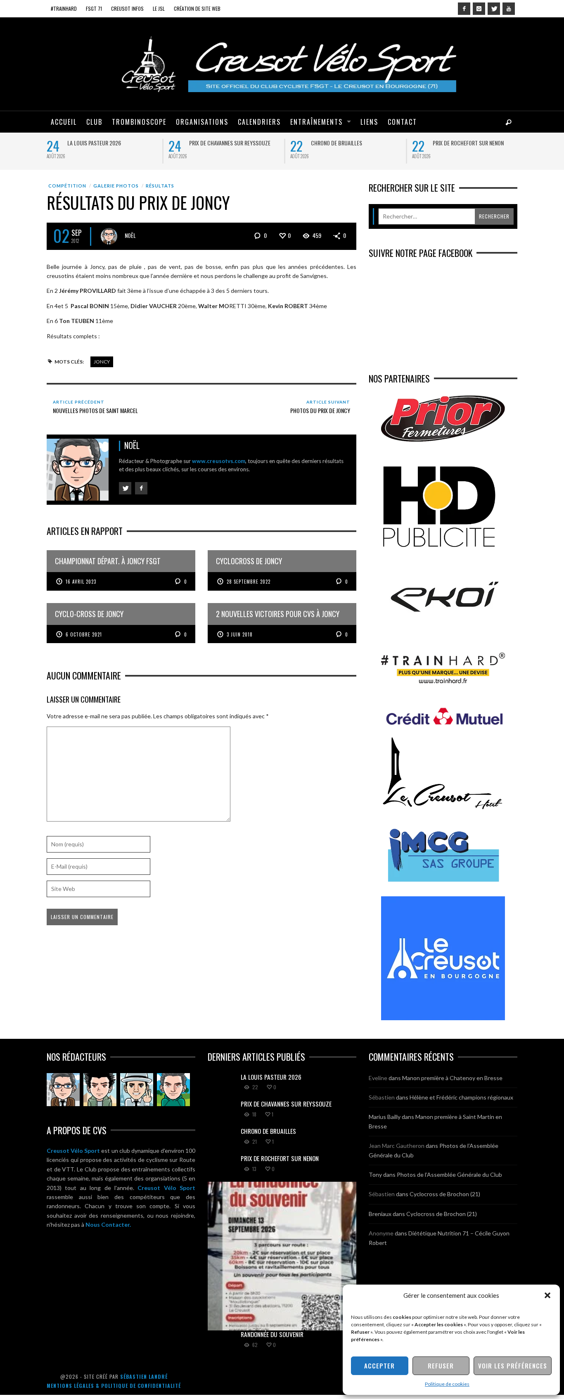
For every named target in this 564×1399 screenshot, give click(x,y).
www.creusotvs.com (218, 461)
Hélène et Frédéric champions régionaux (461, 1097)
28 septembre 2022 (248, 581)
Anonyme (381, 1233)
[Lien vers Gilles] (173, 1089)
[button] (547, 1295)
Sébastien (382, 1097)
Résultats (160, 185)
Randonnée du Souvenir (272, 1334)
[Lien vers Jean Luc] (136, 1089)
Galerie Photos (116, 185)
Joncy (102, 362)
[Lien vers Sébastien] (99, 1089)
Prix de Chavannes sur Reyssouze (229, 142)
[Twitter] (494, 8)
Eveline (378, 1077)
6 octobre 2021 (84, 634)
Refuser (441, 1365)
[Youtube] (508, 8)
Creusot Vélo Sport (73, 1150)
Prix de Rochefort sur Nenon (468, 142)
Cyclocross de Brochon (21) (445, 1193)
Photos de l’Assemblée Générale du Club (449, 1174)
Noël (130, 235)
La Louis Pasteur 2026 (94, 142)
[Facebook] (464, 8)
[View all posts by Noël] (109, 236)
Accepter (379, 1365)
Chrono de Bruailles (336, 142)
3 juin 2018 (240, 634)
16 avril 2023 (81, 581)
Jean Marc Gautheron (396, 1145)
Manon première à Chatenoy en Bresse (452, 1077)
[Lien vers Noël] (63, 1089)
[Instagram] (479, 8)
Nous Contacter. (108, 1224)
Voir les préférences (512, 1365)
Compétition (67, 185)
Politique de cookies (447, 1384)
